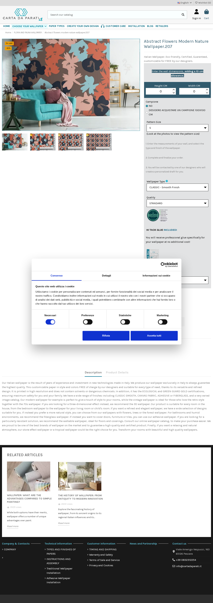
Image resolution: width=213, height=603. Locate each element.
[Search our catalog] (183, 14)
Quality (151, 197)
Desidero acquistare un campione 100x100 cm (177, 112)
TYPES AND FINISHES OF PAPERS (61, 551)
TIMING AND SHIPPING (102, 549)
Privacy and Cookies (101, 565)
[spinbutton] (161, 91)
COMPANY (10, 549)
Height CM (160, 85)
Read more (12, 526)
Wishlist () (204, 2)
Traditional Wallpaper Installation (59, 570)
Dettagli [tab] (106, 275)
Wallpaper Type (156, 181)
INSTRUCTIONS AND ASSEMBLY (59, 561)
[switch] (88, 322)
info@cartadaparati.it (189, 566)
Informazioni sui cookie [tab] (156, 275)
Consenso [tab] (57, 275)
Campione (152, 101)
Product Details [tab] (117, 372)
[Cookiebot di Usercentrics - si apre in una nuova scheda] (163, 264)
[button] (29, 26)
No (150, 105)
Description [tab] (93, 372)
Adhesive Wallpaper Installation (58, 580)
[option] (30, 498)
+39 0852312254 (186, 559)
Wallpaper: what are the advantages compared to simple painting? (29, 498)
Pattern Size (154, 122)
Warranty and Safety (101, 554)
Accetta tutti (154, 335)
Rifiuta (106, 335)
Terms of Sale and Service (104, 560)
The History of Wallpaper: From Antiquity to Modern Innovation (80, 497)
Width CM (194, 85)
